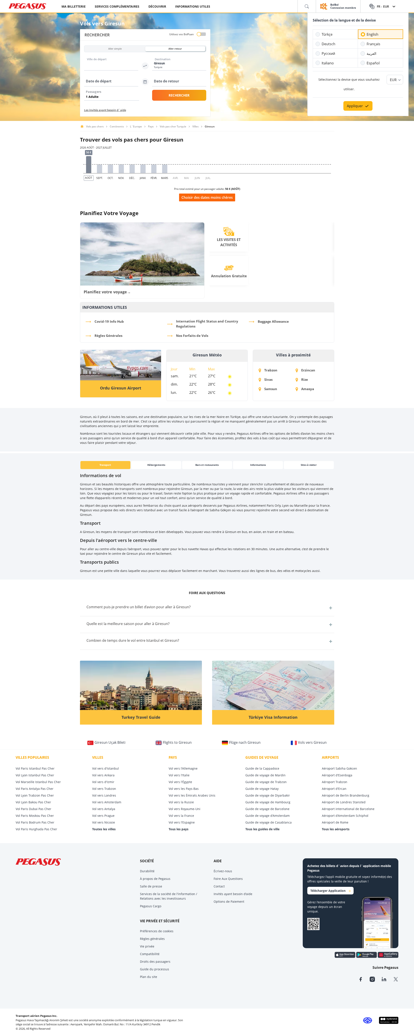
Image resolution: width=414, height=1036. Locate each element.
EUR (393, 79)
